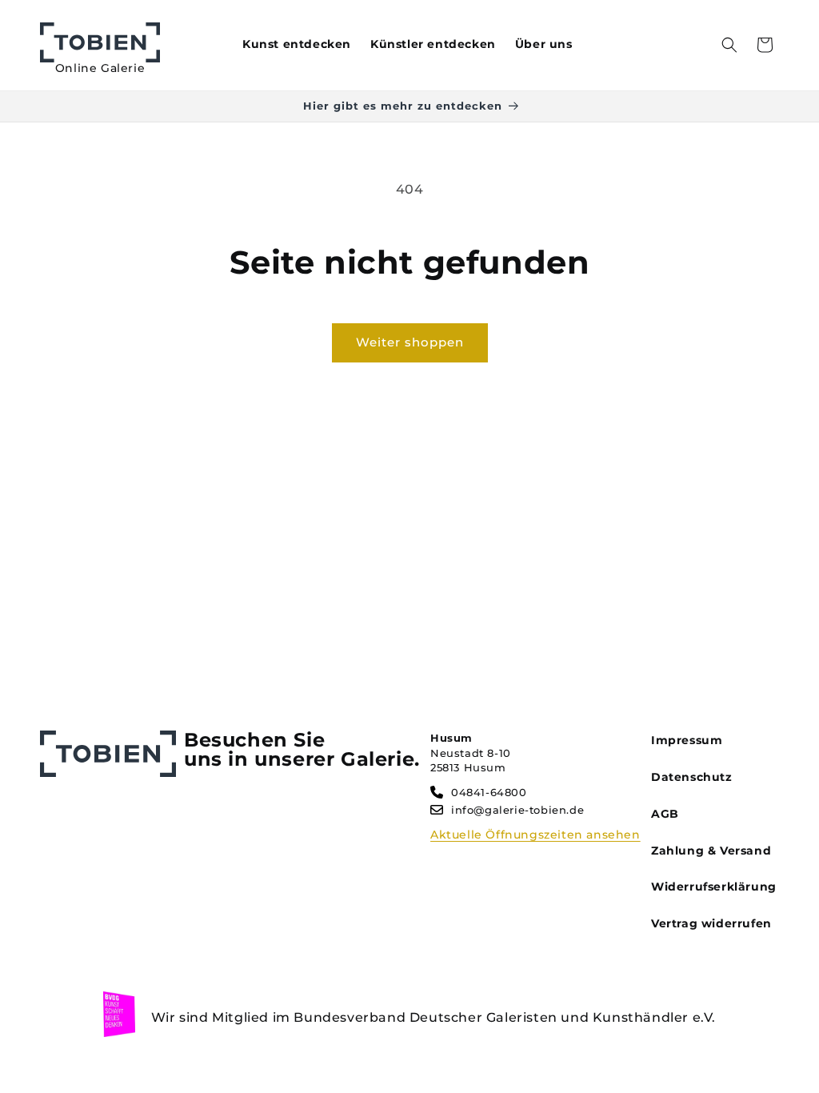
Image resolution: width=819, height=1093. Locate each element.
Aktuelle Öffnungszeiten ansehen (535, 834)
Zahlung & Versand (711, 850)
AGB (665, 814)
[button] (729, 44)
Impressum (686, 740)
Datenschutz (692, 777)
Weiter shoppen (410, 342)
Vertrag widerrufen (711, 923)
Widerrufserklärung (714, 886)
